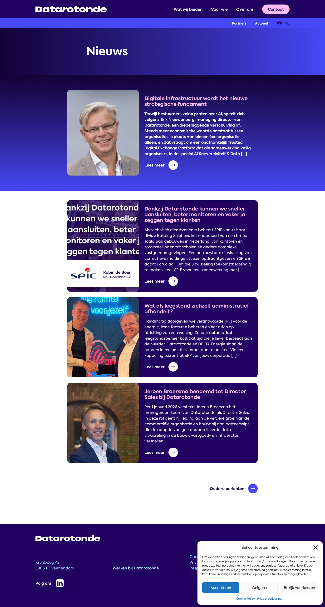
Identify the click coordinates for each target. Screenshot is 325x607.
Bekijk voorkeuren (299, 587)
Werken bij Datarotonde (136, 568)
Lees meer (154, 165)
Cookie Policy (245, 599)
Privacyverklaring (269, 599)
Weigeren (260, 587)
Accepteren (221, 587)
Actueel (261, 23)
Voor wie (219, 9)
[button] (315, 547)
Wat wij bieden (188, 9)
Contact (276, 9)
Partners (239, 23)
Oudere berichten (227, 488)
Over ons (245, 9)
